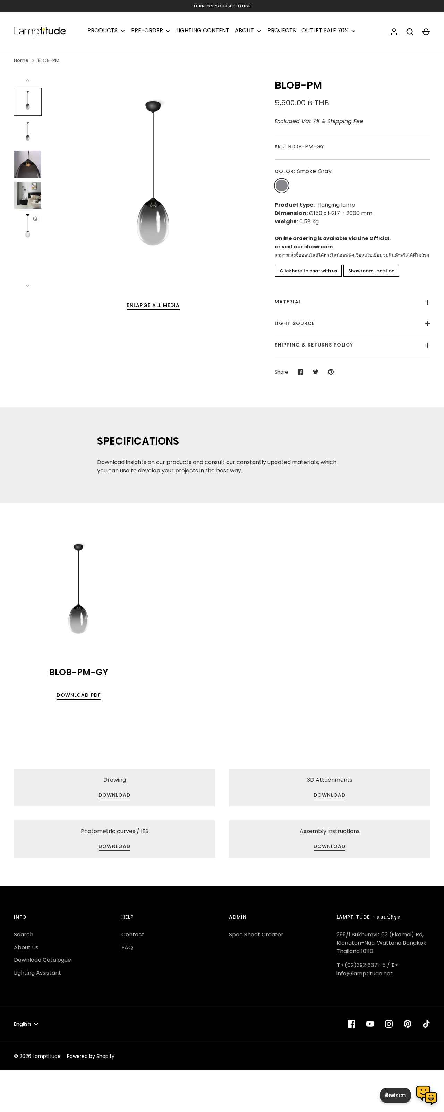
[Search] (410, 32)
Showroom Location (371, 270)
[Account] (394, 32)
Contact (132, 935)
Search (23, 935)
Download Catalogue (42, 960)
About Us (26, 947)
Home (21, 60)
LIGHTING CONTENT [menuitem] (202, 30)
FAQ (127, 947)
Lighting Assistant (37, 973)
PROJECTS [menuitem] (281, 30)
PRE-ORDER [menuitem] (147, 30)
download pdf (78, 695)
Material (288, 301)
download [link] (115, 795)
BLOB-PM (48, 60)
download (330, 795)
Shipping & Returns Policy (314, 344)
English (22, 1023)
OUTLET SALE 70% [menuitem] (325, 30)
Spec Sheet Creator (256, 935)
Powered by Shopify (90, 1056)
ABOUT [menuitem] (244, 30)
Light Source (295, 323)
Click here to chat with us (308, 270)
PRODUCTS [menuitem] (102, 30)
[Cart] (426, 32)
